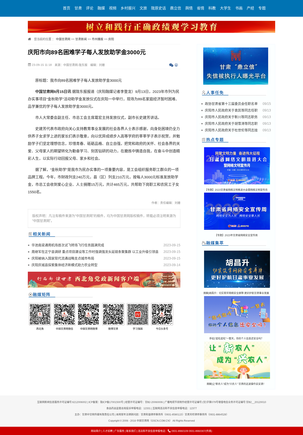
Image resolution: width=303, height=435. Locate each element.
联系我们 (131, 431)
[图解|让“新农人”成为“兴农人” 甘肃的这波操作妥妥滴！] (237, 379)
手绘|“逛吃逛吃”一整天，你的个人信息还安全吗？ (236, 338)
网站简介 (96, 431)
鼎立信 (175, 8)
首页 (66, 8)
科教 (212, 8)
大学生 (225, 8)
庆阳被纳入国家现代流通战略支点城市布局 (63, 258)
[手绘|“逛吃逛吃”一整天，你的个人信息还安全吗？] (237, 333)
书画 (239, 8)
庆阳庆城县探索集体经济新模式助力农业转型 (64, 265)
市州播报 (97, 39)
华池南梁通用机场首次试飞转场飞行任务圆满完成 (68, 245)
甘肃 (78, 8)
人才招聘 (108, 431)
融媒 (101, 8)
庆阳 (111, 39)
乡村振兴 (128, 8)
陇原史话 (158, 8)
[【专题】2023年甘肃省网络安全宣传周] (237, 230)
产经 (250, 8)
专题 (262, 8)
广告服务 (119, 431)
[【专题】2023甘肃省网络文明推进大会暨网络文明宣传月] (237, 184)
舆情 (189, 8)
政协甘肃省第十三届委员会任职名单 (231, 103)
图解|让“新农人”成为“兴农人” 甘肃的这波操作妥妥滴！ (236, 384)
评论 (89, 8)
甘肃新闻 (81, 39)
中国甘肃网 (63, 39)
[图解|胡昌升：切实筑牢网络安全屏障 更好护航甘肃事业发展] (237, 288)
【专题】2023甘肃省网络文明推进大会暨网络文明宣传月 (236, 189)
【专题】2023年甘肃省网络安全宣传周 (236, 235)
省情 (200, 8)
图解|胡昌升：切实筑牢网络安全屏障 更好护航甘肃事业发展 (236, 293)
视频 (112, 8)
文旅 (143, 8)
